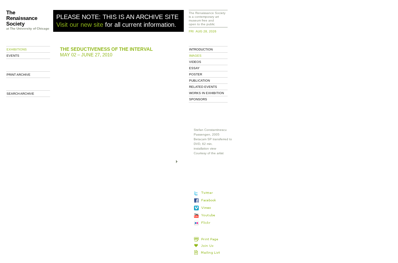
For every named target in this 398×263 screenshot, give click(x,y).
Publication (199, 80)
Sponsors (198, 99)
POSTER (195, 74)
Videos (195, 62)
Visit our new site (79, 24)
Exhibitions (17, 49)
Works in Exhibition (206, 93)
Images (195, 55)
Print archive (18, 74)
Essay (194, 68)
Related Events (203, 86)
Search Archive (20, 93)
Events (13, 55)
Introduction (201, 49)
